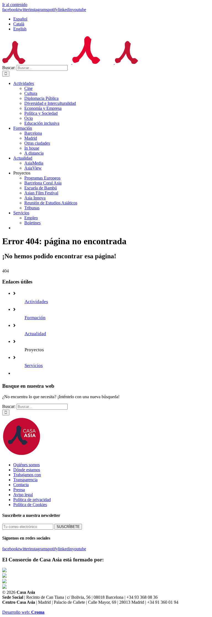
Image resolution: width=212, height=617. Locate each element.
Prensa (19, 489)
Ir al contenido (14, 4)
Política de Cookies (30, 504)
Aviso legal (23, 494)
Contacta (21, 484)
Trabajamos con (27, 474)
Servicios (34, 365)
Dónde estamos (26, 469)
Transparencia (25, 479)
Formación (35, 317)
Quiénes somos (26, 464)
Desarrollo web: (23, 612)
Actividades (36, 301)
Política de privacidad (32, 499)
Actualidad (35, 333)
